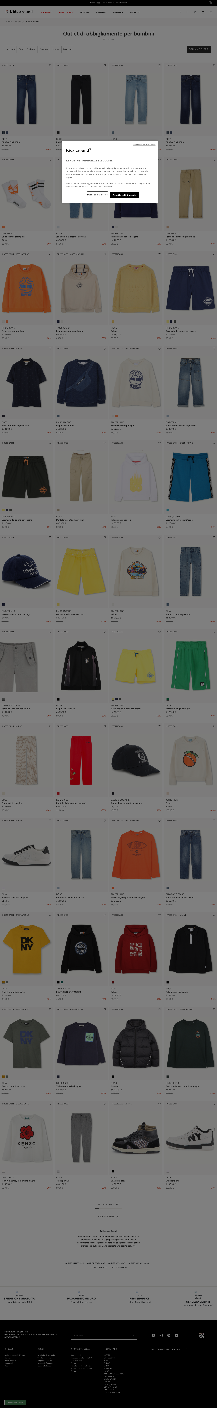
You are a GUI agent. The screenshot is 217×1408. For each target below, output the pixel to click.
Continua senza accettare (144, 145)
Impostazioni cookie (97, 195)
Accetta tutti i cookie (124, 195)
